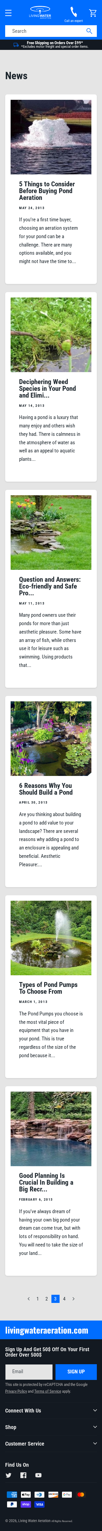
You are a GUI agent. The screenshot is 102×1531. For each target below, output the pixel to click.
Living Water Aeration (34, 1521)
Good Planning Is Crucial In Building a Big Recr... (46, 1182)
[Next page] (73, 1299)
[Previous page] (29, 1299)
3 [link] (55, 1299)
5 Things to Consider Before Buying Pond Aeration (47, 191)
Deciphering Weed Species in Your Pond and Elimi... (47, 388)
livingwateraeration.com (46, 1330)
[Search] (89, 31)
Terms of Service (47, 1391)
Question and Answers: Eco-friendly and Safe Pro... (50, 586)
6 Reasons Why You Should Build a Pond (46, 789)
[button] (8, 13)
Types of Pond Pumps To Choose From (48, 988)
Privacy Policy (16, 1391)
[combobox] (51, 31)
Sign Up (76, 1372)
